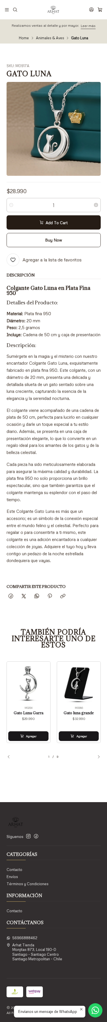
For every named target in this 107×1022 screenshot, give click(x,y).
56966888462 (24, 938)
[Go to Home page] (53, 9)
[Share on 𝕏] (23, 596)
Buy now (53, 240)
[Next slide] (96, 756)
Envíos (12, 876)
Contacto (14, 869)
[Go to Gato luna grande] (79, 683)
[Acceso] (91, 9)
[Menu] (7, 9)
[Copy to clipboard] (62, 596)
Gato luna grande (79, 713)
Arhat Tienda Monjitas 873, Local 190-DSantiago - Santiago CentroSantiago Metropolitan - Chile (37, 952)
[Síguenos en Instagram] (28, 836)
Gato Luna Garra (28, 713)
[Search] (15, 9)
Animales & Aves (50, 38)
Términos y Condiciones (28, 883)
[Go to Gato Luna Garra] (28, 683)
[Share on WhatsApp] (36, 596)
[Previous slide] (11, 756)
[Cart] (100, 9)
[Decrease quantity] (11, 205)
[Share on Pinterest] (49, 596)
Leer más (88, 26)
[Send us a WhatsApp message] (95, 1010)
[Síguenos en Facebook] (36, 836)
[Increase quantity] (96, 205)
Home (24, 38)
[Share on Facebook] (11, 596)
